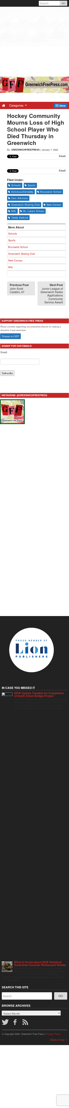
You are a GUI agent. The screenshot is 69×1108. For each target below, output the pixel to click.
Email (4, 352)
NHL (13, 211)
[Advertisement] (34, 41)
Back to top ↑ (58, 1040)
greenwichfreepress (25, 149)
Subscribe (7, 373)
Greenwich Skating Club (25, 204)
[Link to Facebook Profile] (15, 1023)
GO (63, 3)
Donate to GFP (10, 336)
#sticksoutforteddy (22, 191)
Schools (16, 185)
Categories (16, 105)
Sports (32, 185)
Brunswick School (51, 191)
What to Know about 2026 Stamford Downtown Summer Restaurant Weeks (40, 963)
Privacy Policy (53, 1034)
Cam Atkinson (19, 198)
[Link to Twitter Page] (5, 1023)
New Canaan (54, 204)
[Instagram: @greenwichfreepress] (12, 411)
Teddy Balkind (19, 217)
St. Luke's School (33, 211)
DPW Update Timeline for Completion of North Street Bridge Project (39, 694)
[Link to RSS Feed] (25, 1023)
